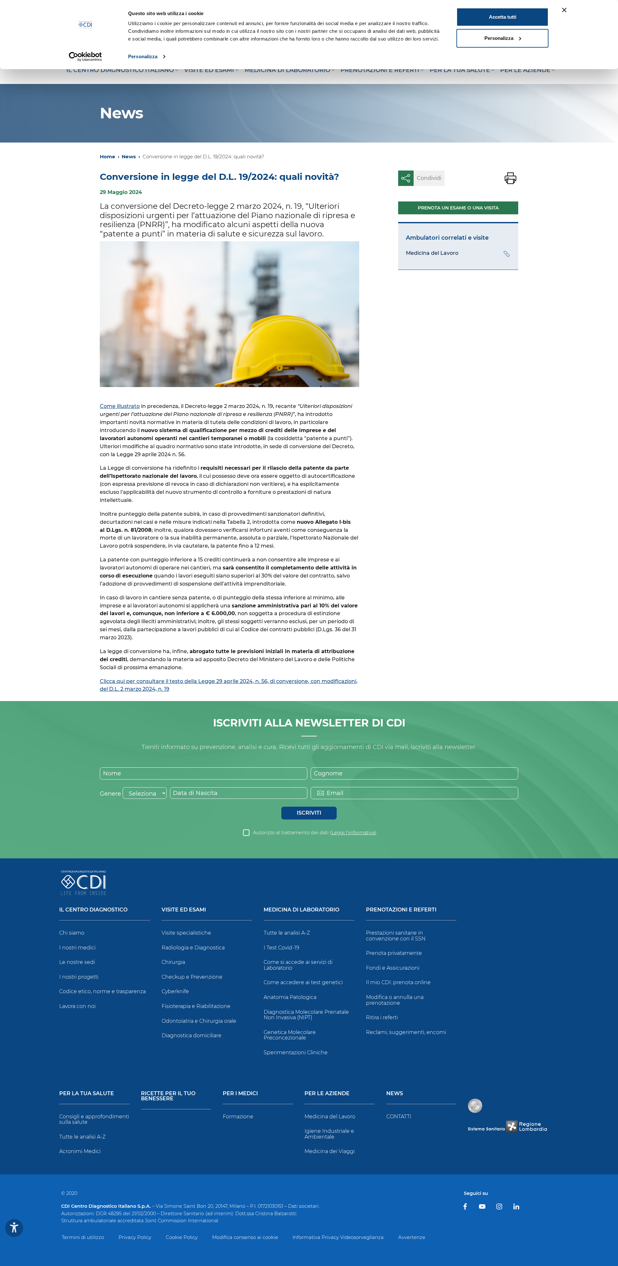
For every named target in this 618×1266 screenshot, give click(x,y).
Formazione (238, 1117)
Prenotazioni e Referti (401, 910)
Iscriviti (309, 813)
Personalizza (142, 56)
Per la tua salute (86, 1093)
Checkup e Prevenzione (192, 977)
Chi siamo (71, 933)
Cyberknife (175, 991)
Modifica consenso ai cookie (245, 1237)
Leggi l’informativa (353, 833)
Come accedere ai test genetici (303, 982)
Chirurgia (173, 962)
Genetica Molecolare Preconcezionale (290, 1035)
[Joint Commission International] (475, 1106)
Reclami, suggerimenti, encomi (406, 1032)
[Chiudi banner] (564, 10)
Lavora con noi (77, 1006)
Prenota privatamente (394, 953)
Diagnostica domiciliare (191, 1035)
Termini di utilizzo (83, 1237)
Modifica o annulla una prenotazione (395, 1000)
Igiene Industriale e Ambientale (329, 1134)
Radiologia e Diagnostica (193, 948)
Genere (110, 793)
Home (107, 156)
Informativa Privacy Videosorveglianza (338, 1237)
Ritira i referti (382, 1017)
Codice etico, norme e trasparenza (102, 991)
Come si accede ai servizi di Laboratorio (298, 965)
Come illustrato (120, 406)
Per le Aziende (327, 1093)
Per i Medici (240, 1093)
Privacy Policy (134, 1237)
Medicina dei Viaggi (329, 1151)
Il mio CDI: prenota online (398, 982)
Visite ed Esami (184, 910)
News (129, 156)
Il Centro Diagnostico (93, 910)
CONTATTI (398, 1117)
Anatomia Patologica (290, 997)
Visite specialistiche (186, 933)
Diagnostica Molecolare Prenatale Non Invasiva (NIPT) (306, 1015)
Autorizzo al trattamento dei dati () (315, 833)
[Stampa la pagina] (510, 178)
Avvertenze (411, 1237)
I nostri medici (77, 948)
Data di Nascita (195, 793)
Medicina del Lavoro (329, 1117)
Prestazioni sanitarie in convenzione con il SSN (396, 936)
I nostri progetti (78, 977)
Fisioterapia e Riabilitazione (196, 1006)
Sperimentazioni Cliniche (296, 1052)
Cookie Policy (182, 1237)
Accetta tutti (502, 17)
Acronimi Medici (80, 1151)
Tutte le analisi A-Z (287, 933)
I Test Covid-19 (281, 948)
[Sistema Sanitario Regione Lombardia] (507, 1126)
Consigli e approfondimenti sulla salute (94, 1119)
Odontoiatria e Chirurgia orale (199, 1021)
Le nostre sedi (77, 962)
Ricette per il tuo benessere (168, 1096)
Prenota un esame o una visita (458, 208)
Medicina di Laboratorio (301, 910)
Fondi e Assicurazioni (392, 968)
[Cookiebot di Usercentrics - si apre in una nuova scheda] (85, 56)
